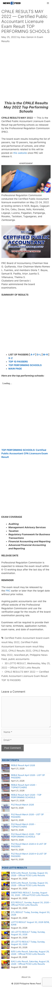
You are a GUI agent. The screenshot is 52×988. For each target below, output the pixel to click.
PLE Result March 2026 (22, 804)
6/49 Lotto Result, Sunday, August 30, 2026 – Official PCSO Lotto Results (29, 884)
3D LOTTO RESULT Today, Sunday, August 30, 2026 (28, 933)
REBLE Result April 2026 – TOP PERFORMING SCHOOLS (26, 796)
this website (20, 153)
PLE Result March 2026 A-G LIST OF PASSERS (29, 845)
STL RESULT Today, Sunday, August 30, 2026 (30, 913)
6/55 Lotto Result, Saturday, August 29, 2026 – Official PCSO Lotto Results (30, 952)
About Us (26, 977)
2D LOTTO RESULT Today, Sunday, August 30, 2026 (28, 943)
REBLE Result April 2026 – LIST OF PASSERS (28, 776)
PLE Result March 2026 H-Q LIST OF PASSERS (29, 855)
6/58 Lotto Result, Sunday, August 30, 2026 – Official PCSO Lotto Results (29, 874)
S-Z (10, 358)
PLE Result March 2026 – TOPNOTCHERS (23, 825)
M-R (45, 354)
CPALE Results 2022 (19, 650)
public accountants (18, 659)
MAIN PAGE (15, 368)
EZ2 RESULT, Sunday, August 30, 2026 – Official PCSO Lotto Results (30, 903)
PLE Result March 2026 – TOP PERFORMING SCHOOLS (25, 835)
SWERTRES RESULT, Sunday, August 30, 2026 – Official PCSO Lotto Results (30, 893)
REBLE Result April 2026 (23, 765)
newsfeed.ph (21, 655)
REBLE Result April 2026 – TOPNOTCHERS (24, 786)
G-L (39, 354)
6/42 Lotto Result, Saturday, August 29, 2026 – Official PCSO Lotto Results (30, 962)
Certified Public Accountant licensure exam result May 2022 (22, 646)
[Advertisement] (26, 74)
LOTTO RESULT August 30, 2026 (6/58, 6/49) (30, 923)
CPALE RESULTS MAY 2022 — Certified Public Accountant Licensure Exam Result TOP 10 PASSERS (25, 676)
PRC (8, 590)
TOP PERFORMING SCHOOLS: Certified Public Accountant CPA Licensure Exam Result (24, 453)
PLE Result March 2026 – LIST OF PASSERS (27, 815)
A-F (33, 354)
